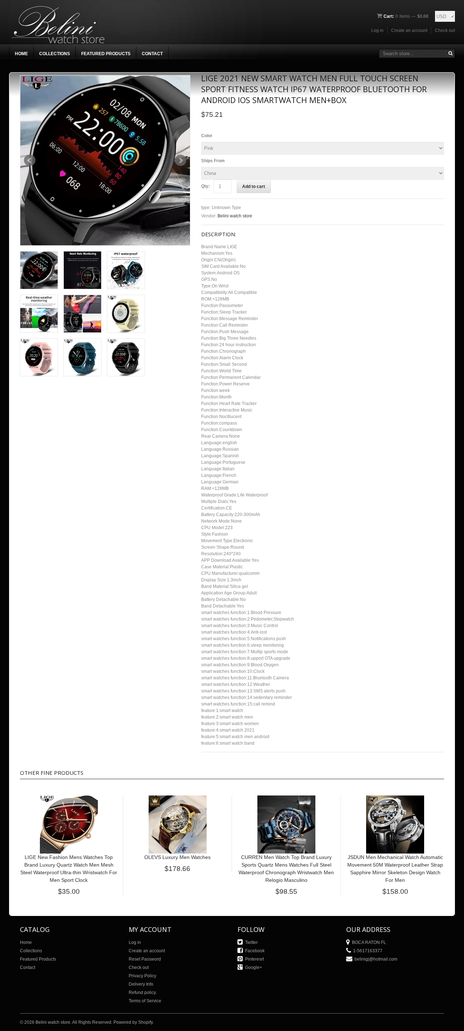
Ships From (213, 160)
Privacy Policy (142, 975)
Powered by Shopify (133, 1022)
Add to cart (253, 186)
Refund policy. (143, 992)
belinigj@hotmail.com (376, 959)
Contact (152, 53)
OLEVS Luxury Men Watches (177, 857)
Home (21, 53)
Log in (377, 30)
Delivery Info (141, 984)
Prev (30, 160)
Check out (445, 30)
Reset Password (145, 959)
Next (180, 160)
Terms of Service (145, 1000)
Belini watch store (235, 215)
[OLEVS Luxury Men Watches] (178, 798)
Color (206, 135)
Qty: (205, 186)
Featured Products (105, 53)
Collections (54, 53)
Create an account (409, 30)
